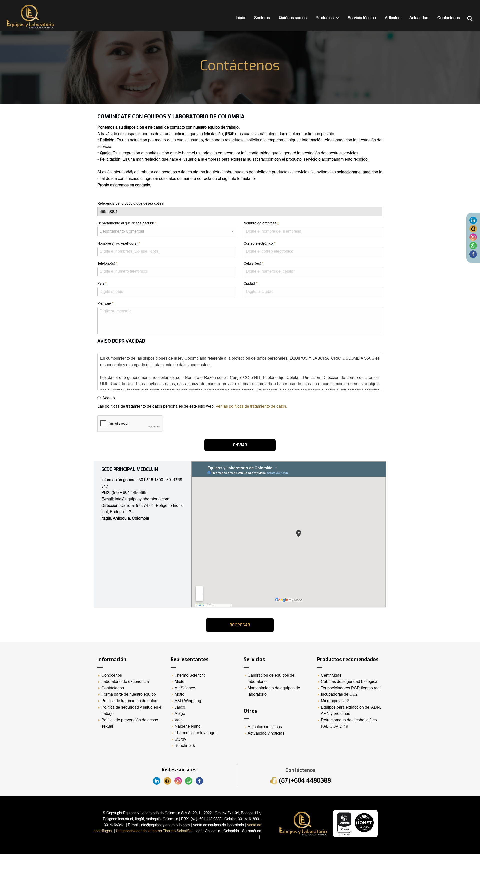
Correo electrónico (259, 243)
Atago (180, 713)
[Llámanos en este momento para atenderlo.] (473, 228)
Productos (325, 18)
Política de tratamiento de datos (129, 701)
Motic (179, 694)
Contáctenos (449, 18)
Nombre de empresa (261, 223)
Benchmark (185, 745)
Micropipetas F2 (335, 701)
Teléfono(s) (108, 263)
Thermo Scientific (190, 675)
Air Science (185, 688)
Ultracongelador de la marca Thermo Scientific (154, 830)
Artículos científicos (265, 727)
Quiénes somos (293, 18)
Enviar (240, 445)
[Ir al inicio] (30, 16)
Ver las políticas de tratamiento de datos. (251, 406)
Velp (179, 720)
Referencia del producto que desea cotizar (131, 203)
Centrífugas (331, 675)
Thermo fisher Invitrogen (196, 733)
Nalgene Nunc (187, 726)
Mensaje (105, 303)
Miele (179, 681)
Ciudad (250, 283)
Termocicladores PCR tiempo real (351, 688)
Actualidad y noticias (266, 733)
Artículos (392, 18)
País (102, 283)
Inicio (240, 18)
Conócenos (112, 675)
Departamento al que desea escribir (127, 223)
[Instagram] (473, 237)
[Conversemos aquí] (473, 245)
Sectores (262, 18)
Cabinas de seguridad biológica (349, 681)
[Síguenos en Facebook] (473, 254)
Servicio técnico (362, 18)
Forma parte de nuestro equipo (129, 694)
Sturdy (180, 739)
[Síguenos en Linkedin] (473, 220)
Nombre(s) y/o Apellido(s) (119, 243)
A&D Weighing (188, 701)
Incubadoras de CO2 (339, 694)
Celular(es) (254, 263)
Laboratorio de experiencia (125, 681)
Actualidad (419, 18)
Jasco (180, 707)
